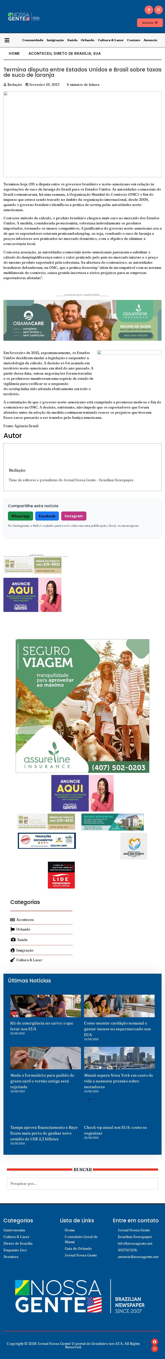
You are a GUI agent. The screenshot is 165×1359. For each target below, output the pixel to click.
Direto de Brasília (72, 53)
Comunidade (32, 40)
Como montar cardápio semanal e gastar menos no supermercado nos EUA (117, 1029)
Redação (17, 470)
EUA (97, 53)
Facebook (47, 516)
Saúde (72, 40)
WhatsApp (20, 516)
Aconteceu (40, 53)
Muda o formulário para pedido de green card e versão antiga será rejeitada (42, 1081)
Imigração (55, 40)
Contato (133, 40)
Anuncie (150, 40)
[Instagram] (158, 10)
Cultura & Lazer (111, 40)
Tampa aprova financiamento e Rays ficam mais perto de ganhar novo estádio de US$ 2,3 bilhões (44, 1133)
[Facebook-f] (149, 10)
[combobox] (82, 1183)
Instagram (74, 516)
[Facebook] (154, 1341)
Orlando (88, 40)
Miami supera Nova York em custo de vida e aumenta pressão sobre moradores (118, 1081)
